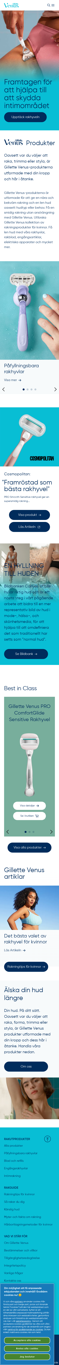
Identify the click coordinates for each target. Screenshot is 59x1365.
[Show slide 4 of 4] (35, 389)
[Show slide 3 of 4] (31, 389)
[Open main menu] (53, 5)
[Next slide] (54, 389)
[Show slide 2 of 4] (28, 389)
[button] (29, 816)
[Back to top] (47, 1139)
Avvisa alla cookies (27, 1348)
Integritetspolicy (15, 1265)
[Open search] (48, 5)
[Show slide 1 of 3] (26, 832)
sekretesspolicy (23, 1321)
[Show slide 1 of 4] (24, 389)
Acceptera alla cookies (27, 1340)
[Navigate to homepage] (11, 5)
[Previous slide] (4, 389)
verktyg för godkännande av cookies (25, 1330)
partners (19, 1302)
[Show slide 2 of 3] (29, 832)
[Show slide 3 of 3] (33, 832)
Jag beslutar (27, 1357)
